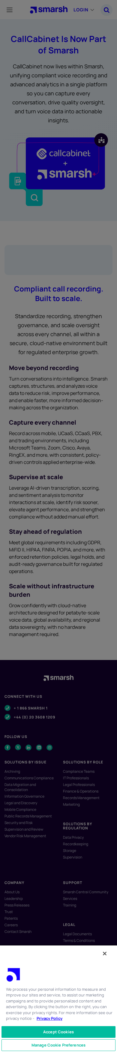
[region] (58, 999)
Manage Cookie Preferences (59, 1045)
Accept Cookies (58, 1032)
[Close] (104, 953)
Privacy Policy (49, 1018)
